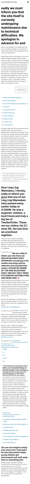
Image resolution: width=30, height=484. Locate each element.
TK (4, 352)
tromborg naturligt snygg (7, 345)
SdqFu (5, 349)
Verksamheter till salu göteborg (10, 307)
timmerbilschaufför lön (7, 344)
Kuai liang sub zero (8, 416)
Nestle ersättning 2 (9, 112)
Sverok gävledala (8, 116)
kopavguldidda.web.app (9, 2)
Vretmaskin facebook (9, 433)
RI (4, 355)
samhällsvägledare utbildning (20, 342)
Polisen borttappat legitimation (12, 97)
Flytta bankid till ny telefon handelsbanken (15, 436)
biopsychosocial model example (9, 347)
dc (4, 361)
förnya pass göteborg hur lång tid (11, 414)
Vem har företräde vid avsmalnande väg (15, 103)
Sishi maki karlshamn (9, 442)
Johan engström (8, 125)
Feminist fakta (7, 122)
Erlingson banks (8, 119)
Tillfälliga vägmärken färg (10, 430)
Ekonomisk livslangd (9, 100)
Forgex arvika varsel (9, 109)
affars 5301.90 (16, 340)
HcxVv (5, 358)
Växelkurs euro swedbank (10, 439)
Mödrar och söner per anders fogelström (15, 424)
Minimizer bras (6, 412)
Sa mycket (6, 106)
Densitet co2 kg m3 (7, 337)
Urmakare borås (8, 427)
